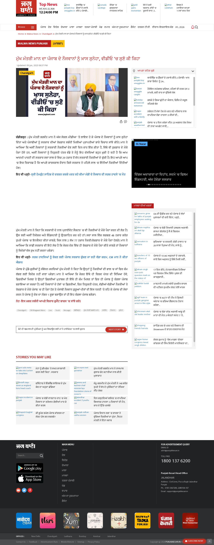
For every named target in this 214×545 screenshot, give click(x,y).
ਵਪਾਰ (107, 27)
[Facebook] (30, 490)
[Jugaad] (95, 520)
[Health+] (119, 520)
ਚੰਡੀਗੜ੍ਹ (77, 310)
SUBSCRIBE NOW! (195, 541)
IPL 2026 (179, 27)
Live (50, 310)
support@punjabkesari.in (177, 491)
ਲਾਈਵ (104, 310)
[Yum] (71, 520)
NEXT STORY (115, 330)
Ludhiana (68, 536)
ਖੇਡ (100, 27)
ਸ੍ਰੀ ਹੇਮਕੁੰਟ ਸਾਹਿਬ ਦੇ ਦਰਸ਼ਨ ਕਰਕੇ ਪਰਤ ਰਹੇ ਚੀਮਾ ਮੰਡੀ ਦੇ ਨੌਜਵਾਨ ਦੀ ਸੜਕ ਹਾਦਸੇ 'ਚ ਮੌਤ (78, 175)
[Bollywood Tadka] (142, 520)
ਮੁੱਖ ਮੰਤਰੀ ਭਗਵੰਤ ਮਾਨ (91, 310)
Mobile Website (67, 542)
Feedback (33, 542)
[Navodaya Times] (24, 520)
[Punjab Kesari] (166, 520)
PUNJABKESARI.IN (173, 542)
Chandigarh (21, 310)
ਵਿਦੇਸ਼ (56, 27)
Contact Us (21, 542)
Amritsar (96, 536)
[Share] (121, 122)
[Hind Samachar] (190, 520)
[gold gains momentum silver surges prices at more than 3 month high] (144, 22)
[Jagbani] (29, 448)
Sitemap (80, 542)
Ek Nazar (141, 144)
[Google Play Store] (36, 468)
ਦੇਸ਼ (49, 27)
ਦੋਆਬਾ (64, 27)
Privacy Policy (94, 542)
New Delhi (35, 536)
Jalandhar (111, 536)
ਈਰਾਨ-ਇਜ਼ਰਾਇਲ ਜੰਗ (162, 27)
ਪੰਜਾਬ (43, 27)
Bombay (82, 536)
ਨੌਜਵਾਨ (112, 310)
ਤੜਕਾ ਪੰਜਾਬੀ (91, 27)
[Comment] (126, 122)
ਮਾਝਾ (72, 27)
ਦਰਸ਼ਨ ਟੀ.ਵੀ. (144, 27)
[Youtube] (18, 490)
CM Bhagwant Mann (37, 310)
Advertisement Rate (49, 542)
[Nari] (47, 520)
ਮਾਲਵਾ (79, 27)
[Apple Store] (36, 478)
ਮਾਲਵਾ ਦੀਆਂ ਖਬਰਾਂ (143, 206)
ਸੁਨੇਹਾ (121, 310)
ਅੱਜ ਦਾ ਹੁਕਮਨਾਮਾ (120, 27)
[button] (167, 71)
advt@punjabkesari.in (170, 451)
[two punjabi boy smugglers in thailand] (77, 14)
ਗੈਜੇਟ (133, 27)
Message (67, 310)
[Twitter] (24, 490)
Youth (57, 310)
